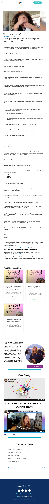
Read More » (13, 299)
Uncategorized (7, 36)
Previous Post (5, 467)
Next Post (45, 467)
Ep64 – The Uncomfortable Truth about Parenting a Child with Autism (13, 288)
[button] (2, 2)
